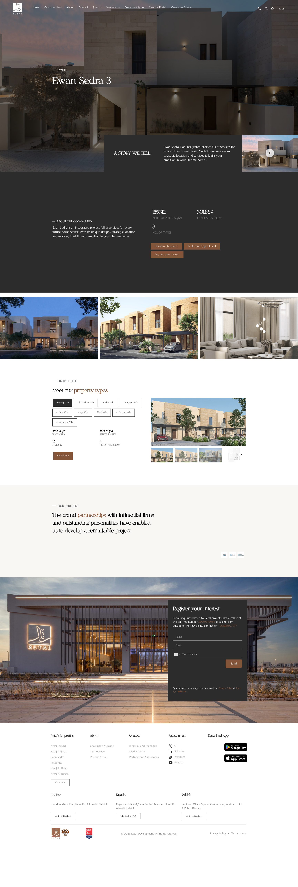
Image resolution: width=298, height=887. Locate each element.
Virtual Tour (63, 456)
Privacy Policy (226, 688)
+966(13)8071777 (227, 625)
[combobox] (177, 654)
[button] (270, 153)
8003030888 (206, 621)
